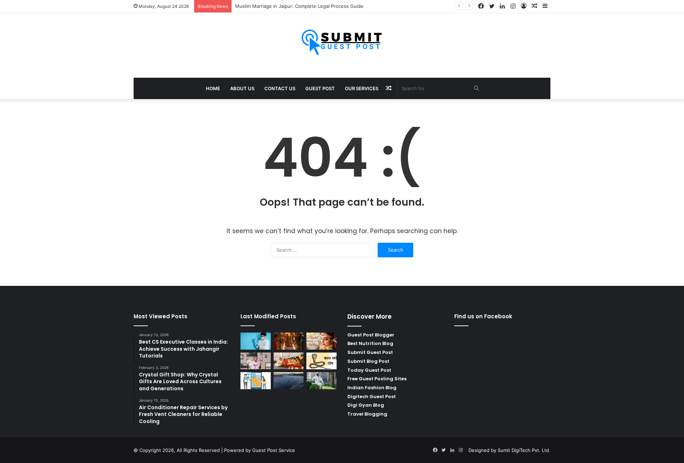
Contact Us (279, 88)
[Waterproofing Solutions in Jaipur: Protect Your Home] (321, 380)
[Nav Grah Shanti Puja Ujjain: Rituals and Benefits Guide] (289, 361)
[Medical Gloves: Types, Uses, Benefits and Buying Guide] (255, 341)
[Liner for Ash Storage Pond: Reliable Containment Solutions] (289, 380)
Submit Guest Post (370, 352)
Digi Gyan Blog (365, 405)
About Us (242, 88)
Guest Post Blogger (370, 334)
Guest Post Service (273, 450)
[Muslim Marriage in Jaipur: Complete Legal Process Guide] (289, 341)
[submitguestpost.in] (342, 41)
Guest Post (320, 88)
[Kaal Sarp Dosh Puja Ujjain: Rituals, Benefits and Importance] (321, 361)
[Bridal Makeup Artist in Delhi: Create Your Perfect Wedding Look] (321, 341)
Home (213, 88)
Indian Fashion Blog (372, 387)
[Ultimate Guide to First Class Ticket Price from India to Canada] (255, 361)
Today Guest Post (369, 370)
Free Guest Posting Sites (376, 378)
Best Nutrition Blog (370, 343)
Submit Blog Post (368, 361)
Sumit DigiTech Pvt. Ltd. (524, 450)
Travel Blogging (367, 414)
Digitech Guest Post (371, 396)
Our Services (361, 88)
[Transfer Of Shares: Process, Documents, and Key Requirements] (255, 380)
